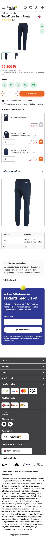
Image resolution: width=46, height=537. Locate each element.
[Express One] (24, 405)
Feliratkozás (24, 329)
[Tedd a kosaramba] (41, 141)
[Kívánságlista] (31, 8)
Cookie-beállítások (3, 413)
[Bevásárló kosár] (43, 8)
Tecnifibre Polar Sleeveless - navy (22, 153)
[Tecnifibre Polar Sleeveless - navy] (6, 151)
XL (25, 84)
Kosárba (32, 93)
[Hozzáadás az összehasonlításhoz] (42, 31)
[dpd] (5, 405)
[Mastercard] (24, 391)
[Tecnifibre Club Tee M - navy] (6, 117)
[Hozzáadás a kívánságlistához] (42, 25)
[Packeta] (15, 405)
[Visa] (15, 391)
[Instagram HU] (10, 424)
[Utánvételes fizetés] (33, 391)
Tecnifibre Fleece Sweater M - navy (23, 136)
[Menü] (3, 8)
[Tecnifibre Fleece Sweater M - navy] (6, 134)
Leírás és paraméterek (11, 171)
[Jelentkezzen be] (37, 8)
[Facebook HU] (3, 424)
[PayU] (5, 391)
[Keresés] (25, 8)
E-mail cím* (9, 317)
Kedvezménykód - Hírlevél (18, 338)
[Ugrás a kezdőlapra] (12, 8)
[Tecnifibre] (40, 16)
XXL (33, 84)
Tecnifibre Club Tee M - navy (20, 117)
